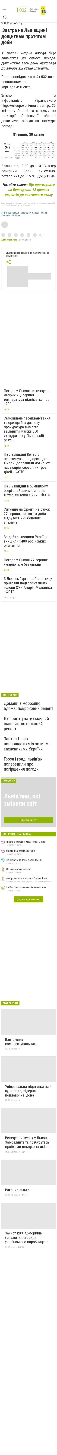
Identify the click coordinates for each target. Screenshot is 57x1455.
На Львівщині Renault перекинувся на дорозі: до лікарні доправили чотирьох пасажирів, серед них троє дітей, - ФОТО (27, 463)
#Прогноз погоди (10, 212)
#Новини (5, 215)
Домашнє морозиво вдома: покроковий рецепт (28, 706)
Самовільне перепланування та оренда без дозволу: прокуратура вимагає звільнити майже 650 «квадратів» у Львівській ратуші (27, 429)
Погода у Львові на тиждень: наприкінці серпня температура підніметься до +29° (27, 397)
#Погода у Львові (30, 212)
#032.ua (16, 215)
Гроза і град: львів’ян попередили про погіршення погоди (23, 764)
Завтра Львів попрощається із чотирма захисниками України (27, 743)
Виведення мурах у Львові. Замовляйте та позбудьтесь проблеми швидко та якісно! (28, 1142)
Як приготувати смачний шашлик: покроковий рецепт (26, 723)
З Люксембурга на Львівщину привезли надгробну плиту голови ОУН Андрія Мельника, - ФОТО (28, 585)
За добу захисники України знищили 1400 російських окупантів (26, 541)
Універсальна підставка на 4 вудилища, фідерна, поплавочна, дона (28, 1090)
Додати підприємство (28, 899)
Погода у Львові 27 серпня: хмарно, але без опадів (26, 562)
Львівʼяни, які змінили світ (22, 800)
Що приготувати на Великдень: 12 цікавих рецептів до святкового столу (30, 189)
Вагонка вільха (17, 1190)
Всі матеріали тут (29, 820)
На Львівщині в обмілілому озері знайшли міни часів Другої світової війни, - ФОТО (27, 490)
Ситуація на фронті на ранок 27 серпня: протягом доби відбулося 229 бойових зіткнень (27, 516)
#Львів (44, 212)
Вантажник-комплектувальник (20, 1041)
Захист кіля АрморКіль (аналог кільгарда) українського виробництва (26, 1237)
